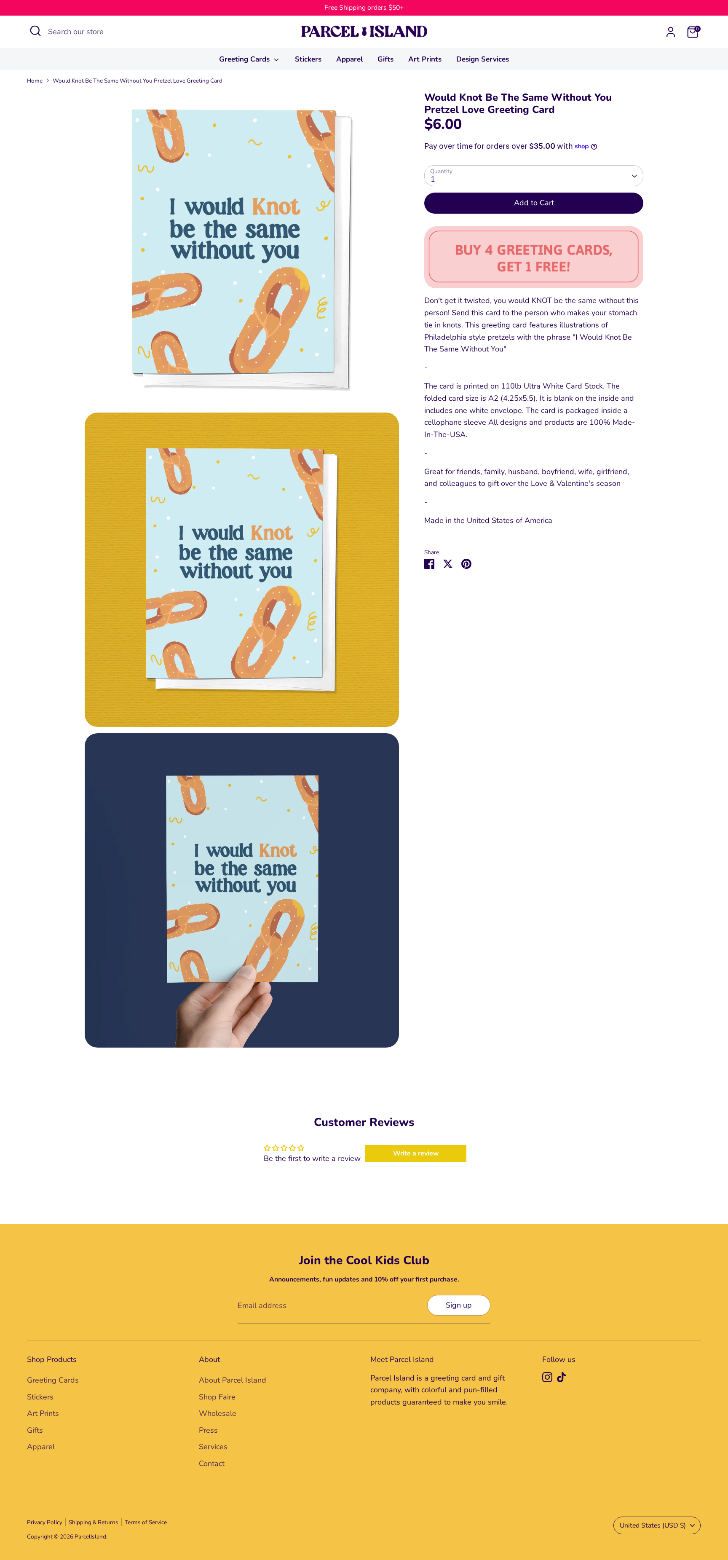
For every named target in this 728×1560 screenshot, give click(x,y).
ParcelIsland (90, 1537)
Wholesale (217, 1413)
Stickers (308, 59)
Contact (212, 1463)
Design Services (482, 59)
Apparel (349, 59)
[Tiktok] (562, 1377)
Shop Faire (217, 1397)
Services (213, 1447)
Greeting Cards (245, 59)
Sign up (459, 1305)
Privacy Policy (44, 1522)
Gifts (385, 59)
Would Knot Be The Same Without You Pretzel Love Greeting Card (137, 81)
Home (35, 81)
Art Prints (425, 59)
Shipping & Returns (93, 1522)
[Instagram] (547, 1377)
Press (208, 1430)
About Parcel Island (232, 1380)
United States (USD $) (653, 1525)
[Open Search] (35, 30)
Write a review (416, 1153)
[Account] (670, 32)
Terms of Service (146, 1522)
